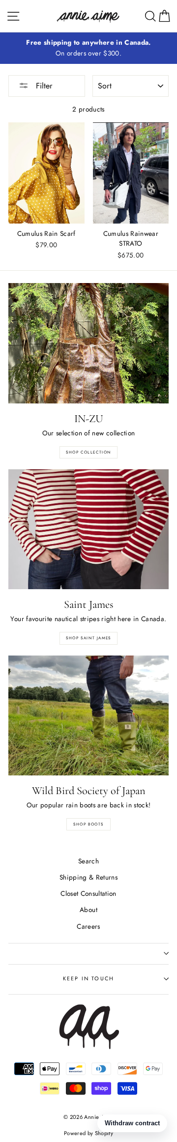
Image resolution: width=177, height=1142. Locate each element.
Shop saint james (88, 638)
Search (88, 861)
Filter (42, 85)
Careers (88, 926)
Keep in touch (88, 978)
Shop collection (88, 452)
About (88, 909)
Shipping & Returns (88, 877)
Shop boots (88, 824)
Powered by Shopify (88, 1133)
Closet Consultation (88, 893)
